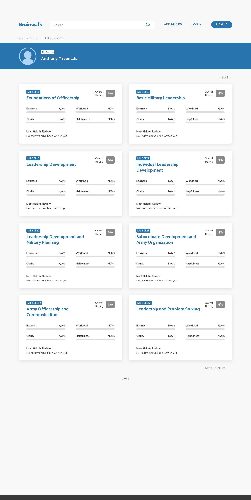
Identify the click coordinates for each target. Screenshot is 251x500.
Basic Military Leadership (160, 98)
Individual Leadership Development (157, 167)
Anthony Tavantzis (54, 37)
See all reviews (215, 368)
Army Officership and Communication (47, 312)
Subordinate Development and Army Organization (166, 239)
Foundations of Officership (52, 98)
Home (20, 37)
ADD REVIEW (173, 24)
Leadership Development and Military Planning (55, 239)
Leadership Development (51, 164)
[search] (98, 25)
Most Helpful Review (38, 131)
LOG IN (197, 24)
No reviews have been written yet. (46, 135)
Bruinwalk (30, 25)
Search (34, 37)
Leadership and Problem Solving (168, 309)
